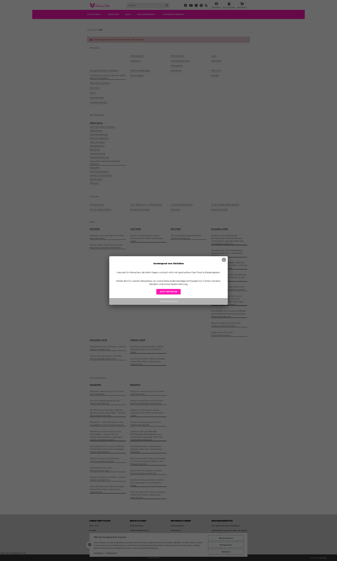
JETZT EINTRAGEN (168, 291)
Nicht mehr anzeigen (168, 301)
